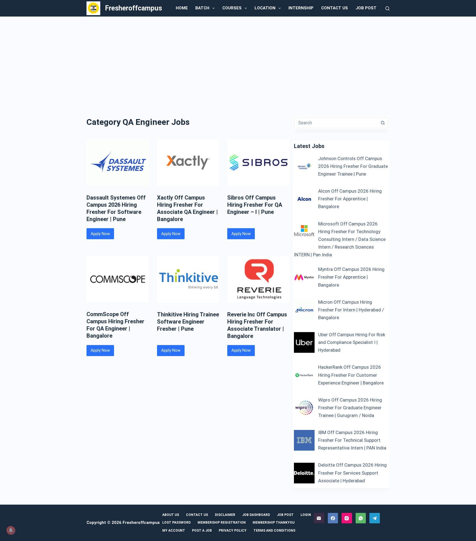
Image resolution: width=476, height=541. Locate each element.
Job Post (366, 8)
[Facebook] (333, 518)
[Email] (319, 518)
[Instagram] (347, 518)
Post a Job (202, 530)
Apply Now (102, 235)
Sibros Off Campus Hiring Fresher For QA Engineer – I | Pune (254, 204)
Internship (300, 8)
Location (265, 8)
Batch (202, 8)
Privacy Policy (233, 530)
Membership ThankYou (273, 522)
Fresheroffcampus (133, 8)
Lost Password (176, 522)
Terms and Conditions (274, 530)
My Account (173, 530)
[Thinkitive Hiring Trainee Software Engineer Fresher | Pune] (188, 279)
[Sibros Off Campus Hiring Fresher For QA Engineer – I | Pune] (258, 162)
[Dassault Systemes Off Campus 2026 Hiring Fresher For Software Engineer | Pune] (117, 162)
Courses (232, 8)
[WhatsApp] (361, 518)
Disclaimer (225, 515)
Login (306, 515)
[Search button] (382, 122)
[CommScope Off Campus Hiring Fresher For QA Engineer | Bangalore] (117, 279)
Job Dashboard (256, 515)
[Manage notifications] (10, 530)
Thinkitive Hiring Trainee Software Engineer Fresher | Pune (188, 321)
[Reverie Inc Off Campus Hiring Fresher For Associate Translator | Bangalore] (258, 279)
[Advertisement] (238, 57)
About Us (170, 515)
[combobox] (335, 122)
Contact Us (334, 8)
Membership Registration (222, 522)
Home (182, 8)
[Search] (387, 8)
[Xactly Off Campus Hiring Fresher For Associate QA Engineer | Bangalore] (188, 162)
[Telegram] (374, 518)
